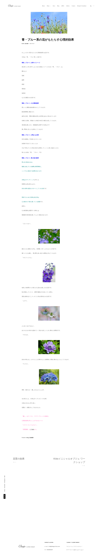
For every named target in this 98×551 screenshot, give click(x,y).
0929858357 (50, 549)
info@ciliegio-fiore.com (54, 546)
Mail (4, 476)
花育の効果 (18, 458)
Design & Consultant (81, 5)
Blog (58, 5)
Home (43, 5)
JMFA (62, 5)
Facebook (4, 486)
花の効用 (26, 43)
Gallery (68, 5)
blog (23, 43)
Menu (48, 5)
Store (54, 5)
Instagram (4, 480)
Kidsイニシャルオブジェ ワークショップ (69, 460)
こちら (32, 429)
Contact (73, 5)
